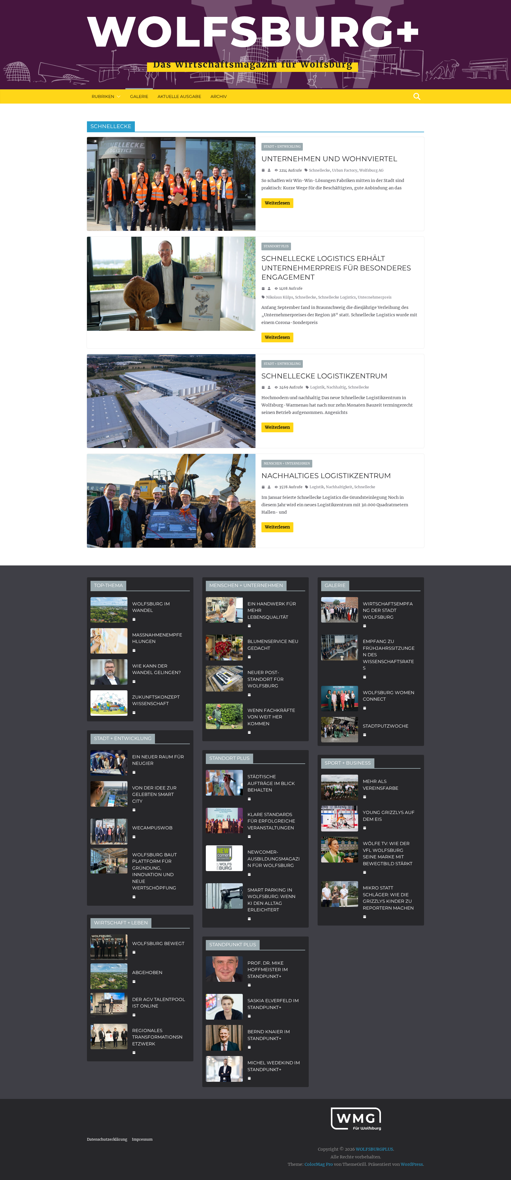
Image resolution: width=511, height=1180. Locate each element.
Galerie (139, 96)
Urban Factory (344, 170)
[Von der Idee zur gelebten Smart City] (108, 798)
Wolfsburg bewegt (158, 943)
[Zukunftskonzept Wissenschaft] (108, 704)
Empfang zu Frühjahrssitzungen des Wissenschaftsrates (389, 655)
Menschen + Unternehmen (287, 463)
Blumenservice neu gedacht (273, 645)
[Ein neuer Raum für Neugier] (108, 764)
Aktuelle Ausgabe (179, 96)
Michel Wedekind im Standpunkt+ (274, 1066)
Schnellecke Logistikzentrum (324, 376)
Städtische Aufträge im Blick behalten (271, 783)
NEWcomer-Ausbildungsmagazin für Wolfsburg (274, 858)
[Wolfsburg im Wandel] (108, 611)
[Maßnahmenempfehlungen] (108, 642)
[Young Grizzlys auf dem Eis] (339, 819)
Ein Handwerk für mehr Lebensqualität (272, 610)
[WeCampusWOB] (108, 831)
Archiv (219, 96)
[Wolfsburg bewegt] (108, 947)
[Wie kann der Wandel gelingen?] (108, 673)
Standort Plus (276, 246)
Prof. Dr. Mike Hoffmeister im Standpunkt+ (268, 969)
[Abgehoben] (108, 976)
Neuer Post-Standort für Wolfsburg (266, 679)
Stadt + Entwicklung (282, 147)
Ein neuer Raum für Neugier (158, 760)
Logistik (317, 387)
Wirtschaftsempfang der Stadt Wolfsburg (388, 610)
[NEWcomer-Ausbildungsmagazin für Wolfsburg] (224, 862)
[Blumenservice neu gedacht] (224, 648)
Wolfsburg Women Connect (388, 696)
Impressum (142, 1139)
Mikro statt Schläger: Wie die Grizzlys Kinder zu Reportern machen (388, 898)
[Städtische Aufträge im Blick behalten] (224, 787)
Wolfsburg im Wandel (151, 607)
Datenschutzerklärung (107, 1139)
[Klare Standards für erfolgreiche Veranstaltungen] (224, 825)
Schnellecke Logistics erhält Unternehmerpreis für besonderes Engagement (336, 267)
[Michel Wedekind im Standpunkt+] (224, 1070)
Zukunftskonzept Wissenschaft (156, 700)
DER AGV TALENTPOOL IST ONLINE (158, 1003)
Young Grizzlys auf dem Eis (389, 816)
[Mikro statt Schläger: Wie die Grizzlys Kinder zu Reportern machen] (339, 901)
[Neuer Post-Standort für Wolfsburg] (224, 683)
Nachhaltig (336, 387)
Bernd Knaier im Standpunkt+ (269, 1035)
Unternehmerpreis (375, 297)
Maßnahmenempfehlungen (157, 638)
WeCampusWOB (152, 828)
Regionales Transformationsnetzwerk (157, 1037)
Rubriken (103, 96)
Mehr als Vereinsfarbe (380, 784)
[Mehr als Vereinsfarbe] (339, 788)
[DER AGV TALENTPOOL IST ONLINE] (108, 1006)
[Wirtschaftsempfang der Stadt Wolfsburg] (339, 614)
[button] (117, 96)
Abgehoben (147, 972)
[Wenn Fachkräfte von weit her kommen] (224, 721)
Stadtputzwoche (385, 726)
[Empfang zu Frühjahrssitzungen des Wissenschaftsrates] (339, 658)
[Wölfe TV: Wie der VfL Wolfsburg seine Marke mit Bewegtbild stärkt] (339, 857)
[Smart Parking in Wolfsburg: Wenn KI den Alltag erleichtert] (224, 903)
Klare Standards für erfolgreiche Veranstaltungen (271, 821)
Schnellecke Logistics (337, 297)
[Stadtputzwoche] (339, 730)
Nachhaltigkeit (339, 487)
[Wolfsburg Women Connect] (339, 699)
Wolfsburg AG (371, 170)
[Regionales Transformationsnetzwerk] (108, 1041)
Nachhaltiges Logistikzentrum (326, 475)
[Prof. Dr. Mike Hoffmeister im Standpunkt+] (224, 973)
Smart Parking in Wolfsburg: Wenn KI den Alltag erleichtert (271, 900)
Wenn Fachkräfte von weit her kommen (271, 716)
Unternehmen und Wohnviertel (329, 158)
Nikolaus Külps (279, 297)
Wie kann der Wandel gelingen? (156, 669)
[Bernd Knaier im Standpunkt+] (224, 1038)
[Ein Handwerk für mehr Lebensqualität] (224, 614)
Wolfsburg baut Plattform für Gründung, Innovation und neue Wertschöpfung (154, 871)
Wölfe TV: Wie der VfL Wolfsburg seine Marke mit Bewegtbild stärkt (388, 853)
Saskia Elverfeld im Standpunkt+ (273, 1004)
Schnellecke (319, 170)
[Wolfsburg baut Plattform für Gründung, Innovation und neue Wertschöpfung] (108, 875)
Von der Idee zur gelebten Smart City (154, 794)
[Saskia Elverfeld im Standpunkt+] (224, 1007)
